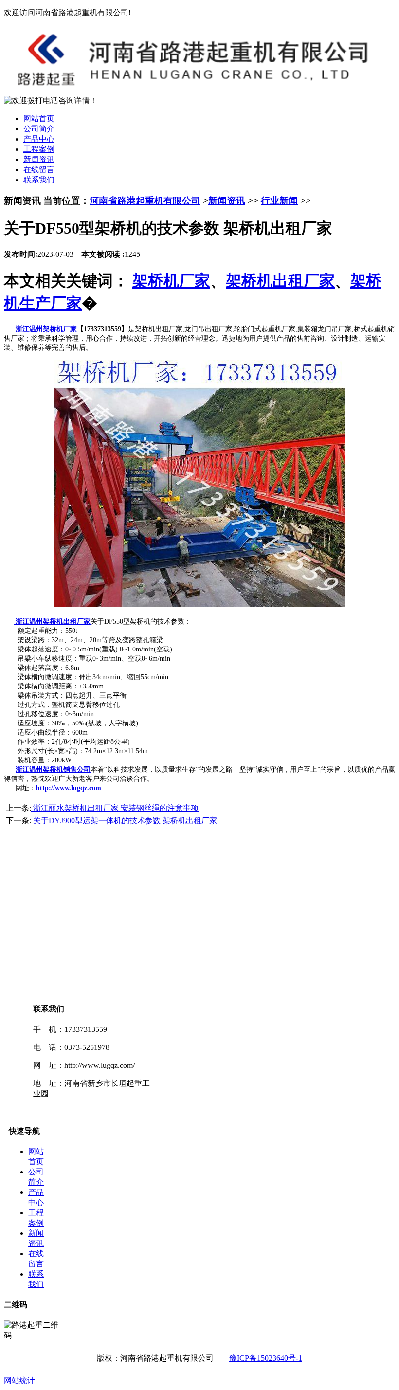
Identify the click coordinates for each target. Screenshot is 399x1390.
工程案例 (38, 149)
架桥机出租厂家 (280, 280)
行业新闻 (279, 201)
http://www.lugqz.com (68, 788)
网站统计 (19, 1380)
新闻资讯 (38, 159)
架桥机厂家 (171, 280)
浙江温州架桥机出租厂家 (52, 621)
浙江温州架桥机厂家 (46, 329)
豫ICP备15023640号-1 (265, 1358)
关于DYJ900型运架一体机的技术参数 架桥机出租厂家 (124, 820)
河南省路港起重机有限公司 (145, 201)
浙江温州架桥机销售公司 (53, 769)
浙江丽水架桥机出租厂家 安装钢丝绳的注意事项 (115, 808)
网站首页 (38, 118)
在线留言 (38, 169)
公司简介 (38, 129)
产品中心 (38, 139)
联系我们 (38, 180)
